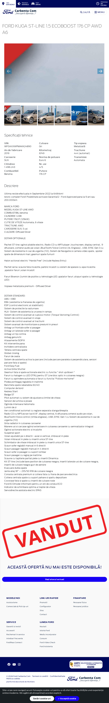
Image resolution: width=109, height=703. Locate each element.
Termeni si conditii (40, 676)
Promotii (43, 602)
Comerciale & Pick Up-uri (17, 606)
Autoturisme (11, 602)
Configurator (45, 606)
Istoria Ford (45, 630)
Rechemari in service (15, 634)
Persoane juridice (80, 606)
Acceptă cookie (68, 698)
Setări (42, 698)
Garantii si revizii (13, 626)
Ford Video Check (47, 642)
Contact (43, 614)
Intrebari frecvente (14, 638)
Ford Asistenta (46, 646)
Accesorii (10, 630)
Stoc (42, 610)
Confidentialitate (57, 676)
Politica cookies (13, 678)
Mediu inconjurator (48, 634)
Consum (43, 638)
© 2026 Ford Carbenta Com (18, 676)
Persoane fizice (80, 602)
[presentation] (9, 71)
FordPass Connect (14, 642)
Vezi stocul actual (54, 579)
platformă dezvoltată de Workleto (20, 682)
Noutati (43, 626)
